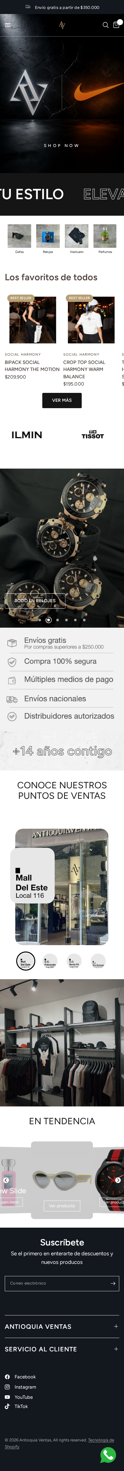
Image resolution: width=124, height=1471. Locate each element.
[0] (115, 25)
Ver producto (62, 1206)
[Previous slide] (6, 1180)
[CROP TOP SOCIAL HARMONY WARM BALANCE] (91, 320)
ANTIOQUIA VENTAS (38, 1326)
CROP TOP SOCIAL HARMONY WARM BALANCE (84, 369)
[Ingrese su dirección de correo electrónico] (113, 1283)
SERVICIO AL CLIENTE (41, 1349)
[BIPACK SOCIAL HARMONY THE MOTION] (33, 320)
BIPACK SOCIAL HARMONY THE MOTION (32, 366)
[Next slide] (118, 1180)
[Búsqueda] (105, 25)
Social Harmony (23, 354)
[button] (47, 601)
